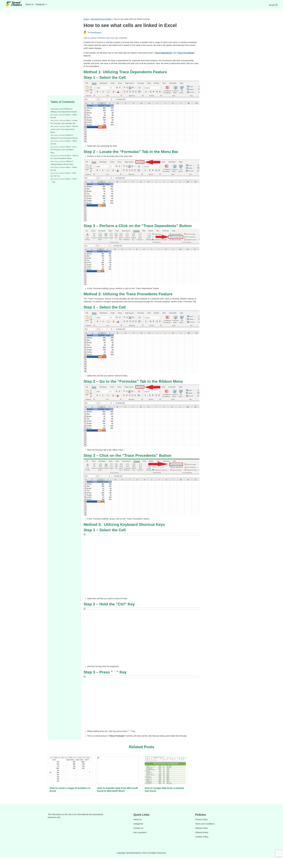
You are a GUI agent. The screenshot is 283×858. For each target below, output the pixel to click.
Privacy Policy (201, 819)
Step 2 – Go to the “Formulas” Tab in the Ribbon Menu (63, 150)
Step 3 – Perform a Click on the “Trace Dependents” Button (64, 129)
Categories (138, 824)
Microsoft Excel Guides (101, 19)
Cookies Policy (201, 837)
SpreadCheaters (96, 32)
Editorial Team (201, 828)
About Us (29, 4)
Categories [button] (40, 4)
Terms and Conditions (204, 824)
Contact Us (138, 828)
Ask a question (139, 832)
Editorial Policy (201, 832)
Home (86, 19)
